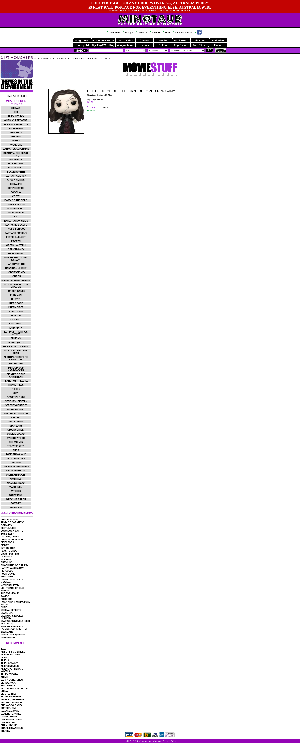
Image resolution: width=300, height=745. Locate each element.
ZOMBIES (16, 503)
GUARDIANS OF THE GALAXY (15, 258)
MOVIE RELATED (10, 585)
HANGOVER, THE (16, 264)
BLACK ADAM (15, 167)
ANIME (4, 677)
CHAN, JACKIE (9, 725)
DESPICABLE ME (16, 204)
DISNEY (5, 545)
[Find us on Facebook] (198, 33)
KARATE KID (16, 311)
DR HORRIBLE (16, 212)
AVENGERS (16, 145)
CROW (15, 196)
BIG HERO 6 (15, 159)
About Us (142, 32)
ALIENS (5, 660)
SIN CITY (16, 417)
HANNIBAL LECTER (16, 268)
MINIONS (16, 338)
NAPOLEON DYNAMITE (15, 346)
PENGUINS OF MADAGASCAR (16, 368)
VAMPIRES (15, 479)
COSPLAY (16, 192)
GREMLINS (6, 562)
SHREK (4, 607)
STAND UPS (7, 613)
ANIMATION (16, 132)
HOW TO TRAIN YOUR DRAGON (16, 285)
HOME (37, 58)
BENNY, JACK (8, 683)
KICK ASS (16, 315)
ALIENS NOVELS (10, 666)
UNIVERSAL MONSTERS (16, 466)
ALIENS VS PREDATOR (15, 124)
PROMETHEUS (16, 385)
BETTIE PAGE (8, 685)
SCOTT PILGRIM (16, 397)
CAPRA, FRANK (9, 716)
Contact (155, 32)
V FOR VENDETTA (16, 470)
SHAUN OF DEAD (16, 409)
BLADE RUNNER (16, 171)
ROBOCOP (6, 599)
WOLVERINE (15, 495)
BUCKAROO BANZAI (12, 705)
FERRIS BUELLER (16, 237)
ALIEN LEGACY (16, 116)
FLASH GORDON (10, 551)
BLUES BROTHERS (11, 696)
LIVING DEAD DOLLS (12, 579)
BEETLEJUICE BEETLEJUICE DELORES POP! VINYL (91, 58)
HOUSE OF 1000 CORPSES (15, 280)
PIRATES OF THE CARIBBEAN (16, 375)
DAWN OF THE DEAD (15, 200)
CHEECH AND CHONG (13, 539)
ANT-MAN (16, 136)
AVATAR (16, 140)
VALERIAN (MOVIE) (16, 474)
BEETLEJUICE (8, 528)
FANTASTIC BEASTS (16, 225)
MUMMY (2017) (16, 342)
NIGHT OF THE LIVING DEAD (16, 351)
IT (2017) (15, 299)
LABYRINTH (15, 327)
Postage (128, 32)
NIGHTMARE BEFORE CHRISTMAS (16, 358)
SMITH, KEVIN (15, 421)
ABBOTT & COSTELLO (13, 651)
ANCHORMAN (15, 128)
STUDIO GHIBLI (15, 430)
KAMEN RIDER (16, 307)
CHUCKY (5, 731)
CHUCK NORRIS (16, 180)
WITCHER (16, 491)
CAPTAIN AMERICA (16, 176)
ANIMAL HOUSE (9, 519)
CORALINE (16, 184)
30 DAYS (15, 108)
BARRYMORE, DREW (12, 680)
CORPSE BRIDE (15, 188)
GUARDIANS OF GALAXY (14, 565)
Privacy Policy (169, 741)
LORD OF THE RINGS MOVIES (16, 333)
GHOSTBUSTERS (10, 553)
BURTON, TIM (8, 708)
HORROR (16, 276)
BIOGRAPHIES (8, 694)
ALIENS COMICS (9, 663)
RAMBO (5, 596)
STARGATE (7, 631)
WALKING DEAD (16, 483)
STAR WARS (15, 425)
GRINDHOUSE (15, 253)
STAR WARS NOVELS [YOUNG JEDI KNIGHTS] (14, 627)
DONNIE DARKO (16, 208)
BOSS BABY (7, 533)
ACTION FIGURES (10, 654)
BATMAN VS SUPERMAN (16, 149)
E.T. (16, 216)
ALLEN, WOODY (9, 674)
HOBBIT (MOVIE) (16, 272)
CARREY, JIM (8, 722)
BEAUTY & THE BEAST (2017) (15, 154)
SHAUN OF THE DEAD (16, 413)
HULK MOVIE (8, 573)
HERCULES (7, 571)
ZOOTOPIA (16, 507)
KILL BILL (15, 319)
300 (16, 112)
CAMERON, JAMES (11, 714)
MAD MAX (6, 582)
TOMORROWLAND (16, 454)
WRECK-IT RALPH (16, 499)
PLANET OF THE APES (16, 381)
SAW (15, 393)
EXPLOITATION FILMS (16, 220)
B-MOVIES (6, 525)
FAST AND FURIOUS (16, 233)
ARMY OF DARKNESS (12, 522)
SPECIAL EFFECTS (11, 610)
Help (167, 32)
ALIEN (4, 657)
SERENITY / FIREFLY (16, 401)
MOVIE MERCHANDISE (53, 58)
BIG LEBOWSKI (16, 163)
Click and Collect (183, 32)
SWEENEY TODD (16, 438)
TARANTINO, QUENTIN (13, 634)
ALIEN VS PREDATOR (16, 120)
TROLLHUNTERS (16, 458)
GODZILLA (6, 556)
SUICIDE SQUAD (16, 434)
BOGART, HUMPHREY (12, 699)
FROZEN (16, 241)
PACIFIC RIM (16, 363)
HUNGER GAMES (16, 291)
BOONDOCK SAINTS (12, 531)
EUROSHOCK (8, 548)
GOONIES (6, 559)
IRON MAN (16, 295)
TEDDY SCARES (15, 446)
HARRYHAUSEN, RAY (12, 568)
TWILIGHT (15, 462)
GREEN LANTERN (16, 245)
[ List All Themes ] (17, 96)
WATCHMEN (15, 487)
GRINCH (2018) (16, 249)
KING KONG (15, 323)
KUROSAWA (7, 576)
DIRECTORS (7, 542)
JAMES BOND (15, 303)
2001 (3, 649)
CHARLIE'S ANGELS (12, 728)
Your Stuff (114, 32)
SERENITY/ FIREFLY (16, 405)
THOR (16, 450)
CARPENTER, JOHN (11, 719)
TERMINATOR (8, 637)
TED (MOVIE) (16, 442)
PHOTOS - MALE (10, 593)
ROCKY (16, 389)
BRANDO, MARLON (11, 702)
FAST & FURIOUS (16, 229)
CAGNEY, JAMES (10, 536)
